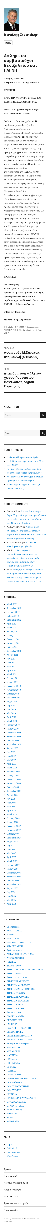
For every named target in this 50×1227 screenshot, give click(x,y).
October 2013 (13, 615)
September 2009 (14, 744)
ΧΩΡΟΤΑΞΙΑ (13, 1121)
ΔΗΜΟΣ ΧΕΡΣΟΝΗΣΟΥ (19, 996)
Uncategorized (32, 327)
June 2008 (11, 802)
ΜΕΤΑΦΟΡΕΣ (13, 1051)
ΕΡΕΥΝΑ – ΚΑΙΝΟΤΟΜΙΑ (20, 1039)
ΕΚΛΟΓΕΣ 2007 (14, 1020)
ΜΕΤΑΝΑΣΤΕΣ (14, 1047)
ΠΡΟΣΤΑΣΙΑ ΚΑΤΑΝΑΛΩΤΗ (21, 1097)
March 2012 (12, 627)
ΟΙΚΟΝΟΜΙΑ (13, 1062)
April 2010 (11, 716)
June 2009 (11, 755)
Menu (8, 43)
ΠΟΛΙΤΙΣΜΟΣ (14, 1090)
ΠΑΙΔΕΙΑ (11, 1070)
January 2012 (12, 635)
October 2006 (13, 880)
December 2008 (14, 779)
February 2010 (13, 724)
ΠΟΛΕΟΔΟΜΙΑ (14, 1082)
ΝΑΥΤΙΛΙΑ (12, 1055)
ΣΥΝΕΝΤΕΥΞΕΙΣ (15, 1105)
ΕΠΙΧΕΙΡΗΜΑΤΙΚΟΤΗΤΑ (19, 1035)
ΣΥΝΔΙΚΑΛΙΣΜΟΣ (16, 1101)
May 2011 (11, 666)
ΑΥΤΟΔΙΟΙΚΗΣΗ (15, 957)
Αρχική (7, 1169)
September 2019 (14, 608)
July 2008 (11, 798)
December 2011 (14, 639)
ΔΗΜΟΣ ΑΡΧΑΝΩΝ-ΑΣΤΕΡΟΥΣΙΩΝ (25, 969)
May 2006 (11, 899)
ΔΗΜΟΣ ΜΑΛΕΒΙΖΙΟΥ (18, 985)
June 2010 (11, 709)
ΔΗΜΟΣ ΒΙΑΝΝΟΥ (16, 973)
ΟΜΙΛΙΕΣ (11, 1066)
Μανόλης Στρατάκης (21, 34)
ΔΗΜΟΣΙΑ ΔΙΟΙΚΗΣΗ (12, 330)
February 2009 (13, 771)
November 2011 (14, 643)
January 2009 (12, 775)
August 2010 (12, 701)
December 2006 (14, 872)
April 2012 (11, 623)
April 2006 (11, 903)
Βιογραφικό (10, 1176)
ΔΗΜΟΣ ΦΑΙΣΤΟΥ (16, 992)
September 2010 (14, 697)
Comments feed (13, 1151)
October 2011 (13, 646)
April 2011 (11, 670)
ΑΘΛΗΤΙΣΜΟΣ (14, 930)
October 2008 (13, 787)
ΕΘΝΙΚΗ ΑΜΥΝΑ (16, 1016)
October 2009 (13, 740)
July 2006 (11, 892)
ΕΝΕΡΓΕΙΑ (12, 1023)
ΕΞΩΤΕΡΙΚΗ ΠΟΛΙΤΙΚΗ (19, 1027)
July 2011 (11, 658)
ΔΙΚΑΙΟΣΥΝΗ (14, 1012)
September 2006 (14, 884)
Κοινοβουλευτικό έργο (32, 330)
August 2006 (12, 888)
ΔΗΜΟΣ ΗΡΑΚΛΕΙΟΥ (18, 981)
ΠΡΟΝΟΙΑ (12, 1093)
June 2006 (11, 895)
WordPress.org (13, 1155)
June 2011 (11, 662)
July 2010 (11, 705)
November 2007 (14, 829)
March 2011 (12, 674)
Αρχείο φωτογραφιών (16, 1203)
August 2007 (12, 841)
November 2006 (14, 876)
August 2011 (12, 654)
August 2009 (12, 748)
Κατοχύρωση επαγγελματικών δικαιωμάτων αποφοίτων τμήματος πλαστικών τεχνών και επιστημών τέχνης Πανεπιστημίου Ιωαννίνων (23, 558)
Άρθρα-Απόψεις (14, 950)
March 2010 (12, 720)
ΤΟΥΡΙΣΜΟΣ (13, 1113)
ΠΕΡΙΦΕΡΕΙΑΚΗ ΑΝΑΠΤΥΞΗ (21, 1078)
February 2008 (13, 818)
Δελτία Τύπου (14, 965)
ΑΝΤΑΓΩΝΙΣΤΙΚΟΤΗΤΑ (19, 942)
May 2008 (11, 806)
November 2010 (14, 689)
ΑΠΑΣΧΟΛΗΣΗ (15, 946)
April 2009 (11, 763)
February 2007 (13, 864)
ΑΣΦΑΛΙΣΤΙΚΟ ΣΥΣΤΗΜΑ (20, 953)
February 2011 (13, 678)
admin (10, 327)
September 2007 (14, 837)
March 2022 (12, 604)
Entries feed (12, 1148)
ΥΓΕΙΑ (6, 333)
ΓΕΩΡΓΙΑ (11, 961)
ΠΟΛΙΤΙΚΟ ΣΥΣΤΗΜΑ (18, 1086)
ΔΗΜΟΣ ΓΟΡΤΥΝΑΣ (17, 977)
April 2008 (11, 810)
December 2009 (14, 732)
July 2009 (11, 752)
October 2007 (13, 833)
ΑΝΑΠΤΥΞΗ (13, 938)
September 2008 (14, 790)
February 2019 (13, 611)
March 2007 (12, 860)
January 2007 (12, 868)
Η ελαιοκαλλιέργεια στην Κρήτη (23, 457)
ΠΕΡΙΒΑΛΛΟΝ (14, 1074)
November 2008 (14, 783)
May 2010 (11, 713)
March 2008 (12, 814)
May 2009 (11, 759)
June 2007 (11, 849)
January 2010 (12, 728)
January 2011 (12, 681)
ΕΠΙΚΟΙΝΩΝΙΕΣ (15, 1031)
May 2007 (11, 853)
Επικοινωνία (11, 1210)
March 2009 (12, 767)
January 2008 (12, 822)
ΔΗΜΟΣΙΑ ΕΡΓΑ (15, 1004)
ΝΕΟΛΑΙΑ (12, 1058)
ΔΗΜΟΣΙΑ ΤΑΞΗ (15, 1008)
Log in (9, 1144)
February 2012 (13, 631)
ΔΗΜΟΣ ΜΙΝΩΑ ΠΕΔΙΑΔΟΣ (21, 988)
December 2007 (14, 825)
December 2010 (14, 685)
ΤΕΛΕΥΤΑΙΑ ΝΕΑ (16, 1109)
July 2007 (11, 845)
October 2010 (13, 693)
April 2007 (11, 857)
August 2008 (12, 794)
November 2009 (14, 736)
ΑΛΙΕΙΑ (10, 934)
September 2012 (14, 619)
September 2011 (14, 650)
